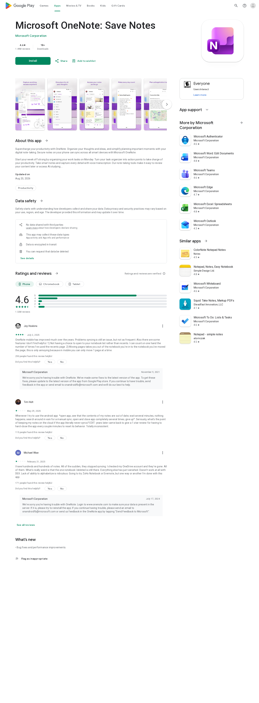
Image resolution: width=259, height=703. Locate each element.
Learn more (32, 228)
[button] (30, 104)
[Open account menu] (253, 5)
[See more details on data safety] (27, 258)
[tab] (44, 5)
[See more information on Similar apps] (206, 241)
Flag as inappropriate (31, 558)
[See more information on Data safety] (41, 201)
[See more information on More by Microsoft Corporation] (241, 122)
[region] (85, 47)
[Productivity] (25, 188)
